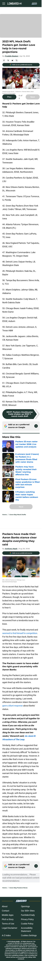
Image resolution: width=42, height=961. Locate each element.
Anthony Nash (11, 549)
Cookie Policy (27, 923)
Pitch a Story (8, 919)
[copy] (16, 60)
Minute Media (15, 941)
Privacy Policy (27, 919)
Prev (9, 97)
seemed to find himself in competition (19, 633)
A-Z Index (6, 935)
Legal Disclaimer (9, 928)
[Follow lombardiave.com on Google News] (36, 426)
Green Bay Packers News (18, 888)
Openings (25, 906)
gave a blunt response (12, 705)
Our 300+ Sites (28, 910)
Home (4, 514)
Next (32, 97)
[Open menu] (3, 3)
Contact (5, 910)
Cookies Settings (29, 935)
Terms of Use (8, 923)
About (4, 906)
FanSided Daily (28, 915)
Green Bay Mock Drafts (17, 514)
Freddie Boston (11, 56)
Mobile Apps (7, 915)
